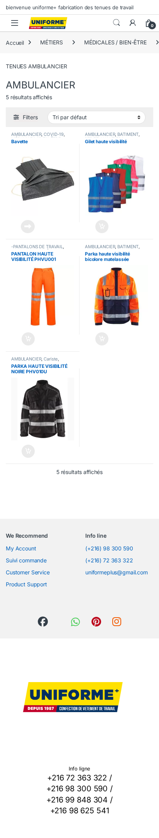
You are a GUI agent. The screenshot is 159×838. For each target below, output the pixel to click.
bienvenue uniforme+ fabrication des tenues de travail (70, 7)
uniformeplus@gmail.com (116, 572)
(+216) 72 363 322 (109, 560)
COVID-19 (54, 134)
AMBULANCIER (26, 134)
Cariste (51, 359)
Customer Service (28, 572)
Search (116, 23)
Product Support (26, 584)
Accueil (15, 42)
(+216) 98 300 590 (109, 548)
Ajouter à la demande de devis (23, 226)
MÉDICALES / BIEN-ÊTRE (115, 42)
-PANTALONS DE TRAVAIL (37, 246)
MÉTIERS (51, 42)
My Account (21, 548)
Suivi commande (26, 560)
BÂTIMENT (128, 134)
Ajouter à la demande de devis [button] (96, 226)
